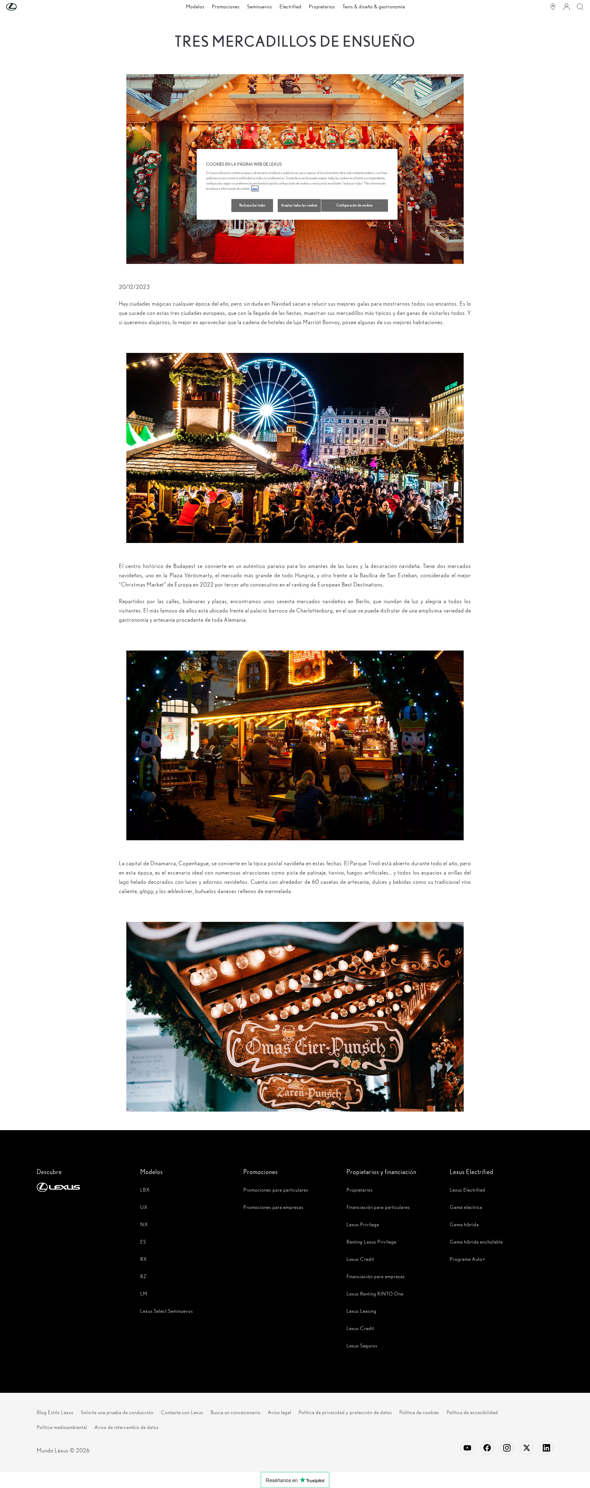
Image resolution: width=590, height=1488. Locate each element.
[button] (23, 7)
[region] (297, 184)
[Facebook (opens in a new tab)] (487, 1448)
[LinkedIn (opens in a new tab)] (546, 1448)
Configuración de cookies (354, 205)
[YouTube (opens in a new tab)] (467, 1448)
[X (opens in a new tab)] (526, 1448)
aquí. (255, 188)
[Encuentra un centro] (553, 7)
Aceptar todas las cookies (299, 205)
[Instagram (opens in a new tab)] (507, 1448)
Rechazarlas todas (252, 205)
